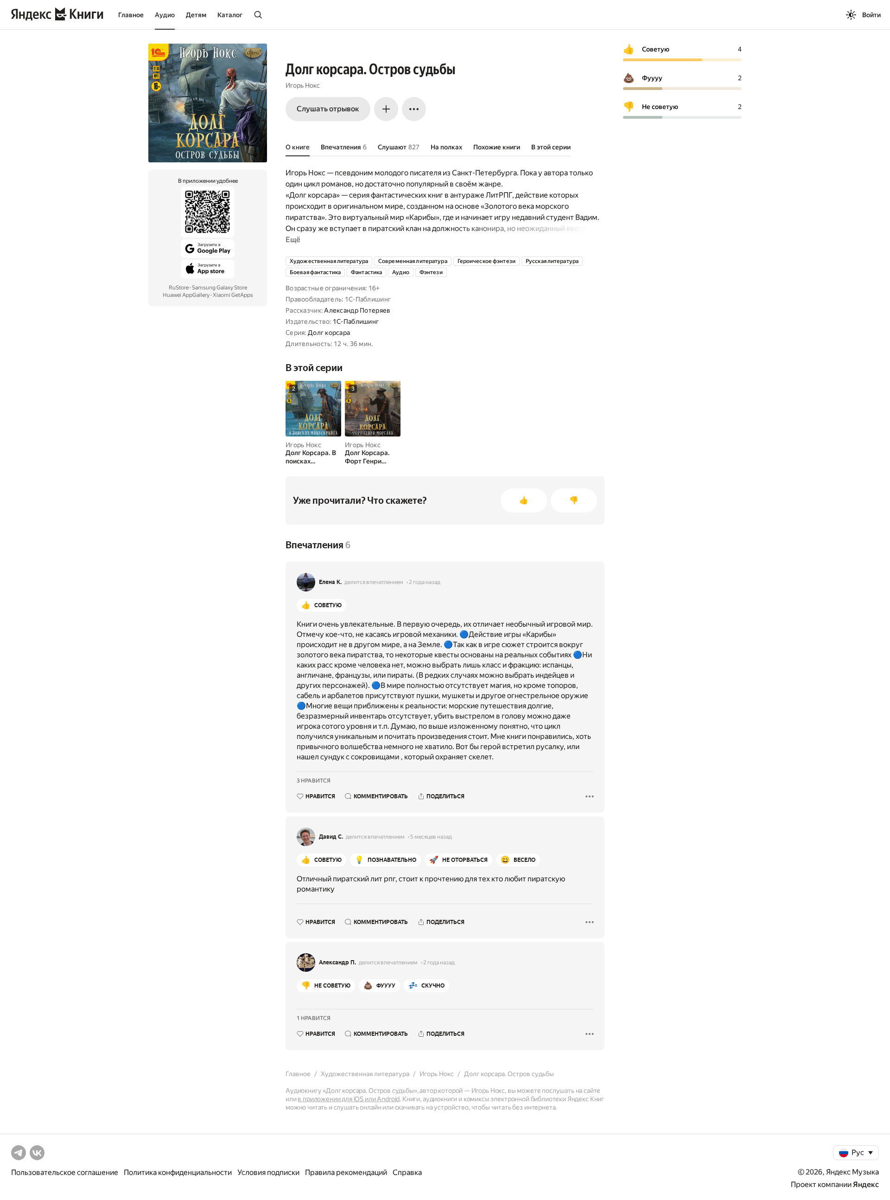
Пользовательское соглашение (64, 1172)
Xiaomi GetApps (233, 295)
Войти (871, 15)
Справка (407, 1172)
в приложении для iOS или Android (349, 1099)
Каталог (229, 15)
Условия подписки (268, 1172)
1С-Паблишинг (356, 321)
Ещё (293, 239)
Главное (131, 15)
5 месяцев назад (431, 837)
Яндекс (866, 1184)
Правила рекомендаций (346, 1172)
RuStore (179, 287)
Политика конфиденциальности (178, 1172)
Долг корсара (329, 332)
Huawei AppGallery (186, 295)
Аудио (165, 15)
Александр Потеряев (357, 310)
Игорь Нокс (303, 85)
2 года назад (424, 582)
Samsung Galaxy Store (219, 287)
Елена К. (330, 582)
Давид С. (331, 837)
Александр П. (337, 962)
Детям (196, 15)
